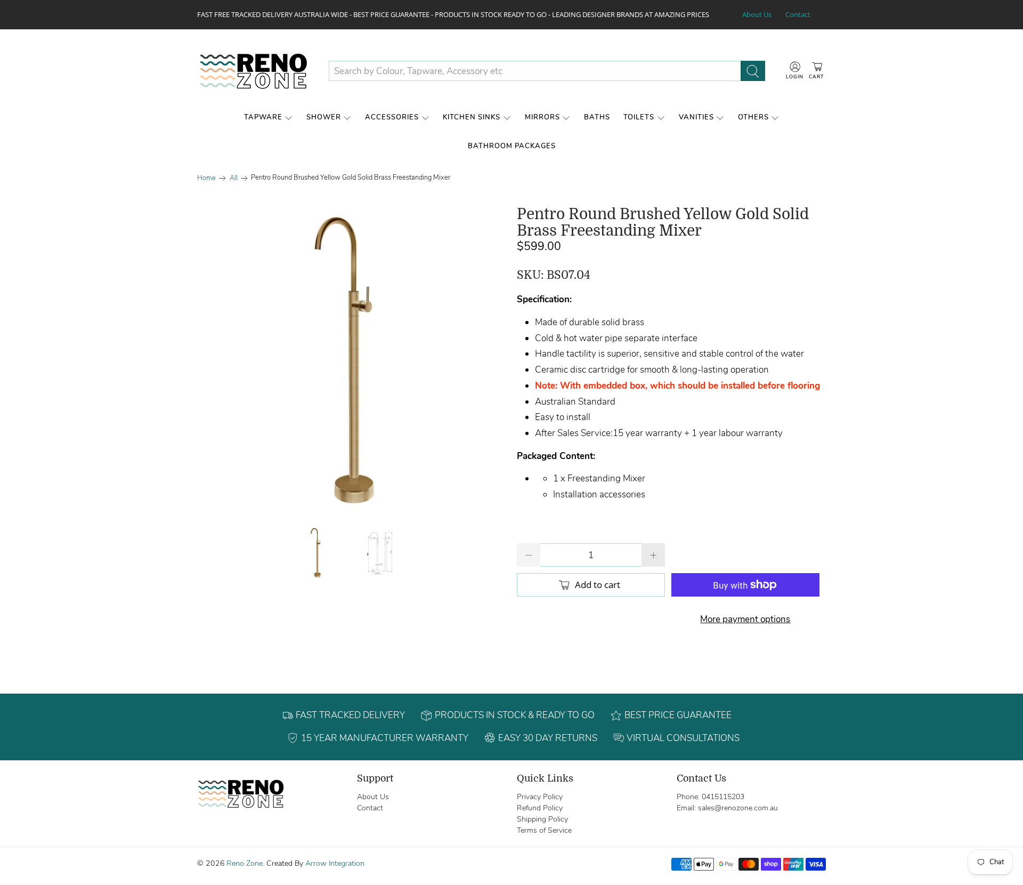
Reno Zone (244, 863)
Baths (597, 117)
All (234, 178)
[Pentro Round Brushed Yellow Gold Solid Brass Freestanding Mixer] (351, 361)
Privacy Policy (540, 797)
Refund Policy (540, 808)
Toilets (638, 117)
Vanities (696, 117)
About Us (757, 14)
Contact (797, 14)
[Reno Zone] (255, 71)
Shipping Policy (542, 819)
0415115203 (723, 797)
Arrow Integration (334, 863)
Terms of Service (544, 830)
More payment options (745, 619)
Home (206, 178)
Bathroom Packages (512, 146)
